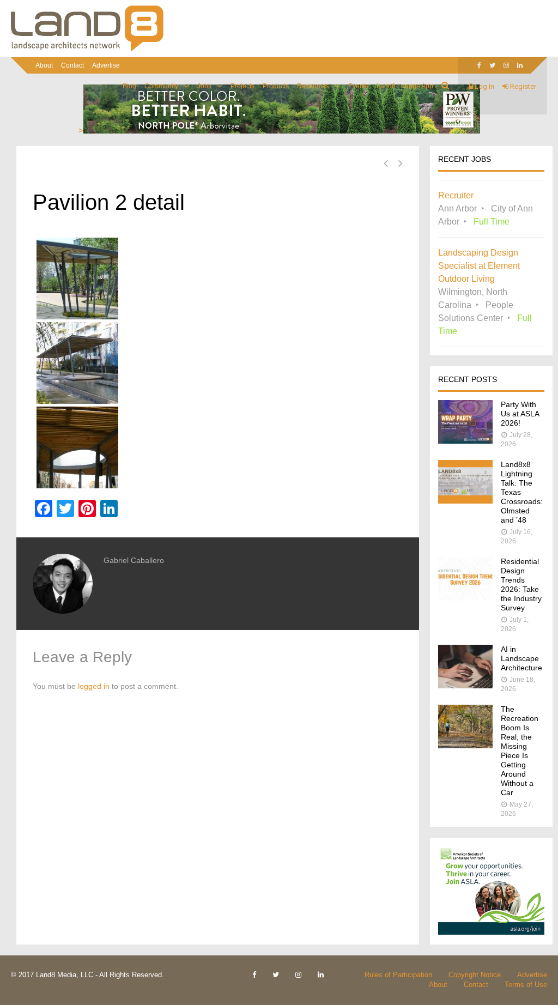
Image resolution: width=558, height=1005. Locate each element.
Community (161, 86)
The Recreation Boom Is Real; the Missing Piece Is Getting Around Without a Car (519, 751)
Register (522, 86)
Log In (483, 86)
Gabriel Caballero (134, 560)
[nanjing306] (218, 447)
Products (276, 86)
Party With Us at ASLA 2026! (520, 413)
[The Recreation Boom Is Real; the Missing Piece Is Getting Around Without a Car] (465, 745)
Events (358, 86)
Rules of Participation (398, 975)
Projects (242, 86)
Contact (72, 65)
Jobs (204, 86)
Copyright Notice (474, 975)
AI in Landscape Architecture (521, 658)
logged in (94, 686)
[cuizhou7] (218, 278)
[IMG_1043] (218, 363)
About (44, 65)
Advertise (106, 65)
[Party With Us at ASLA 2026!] (465, 440)
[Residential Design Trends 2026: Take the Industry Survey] (465, 597)
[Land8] (87, 49)
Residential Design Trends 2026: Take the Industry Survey (521, 584)
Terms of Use (526, 984)
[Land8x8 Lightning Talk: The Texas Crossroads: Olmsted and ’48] (465, 500)
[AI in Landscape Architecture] (465, 685)
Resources (313, 86)
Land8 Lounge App (405, 86)
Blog (129, 86)
